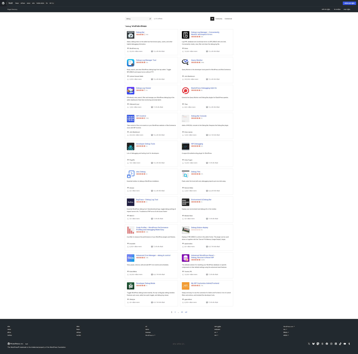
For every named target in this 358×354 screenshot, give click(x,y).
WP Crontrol (141, 116)
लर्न (146, 326)
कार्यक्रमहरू (217, 329)
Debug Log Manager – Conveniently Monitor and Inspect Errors (205, 33)
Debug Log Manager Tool (146, 60)
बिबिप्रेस (286, 332)
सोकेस (77, 326)
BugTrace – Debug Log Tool (147, 200)
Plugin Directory (12, 9)
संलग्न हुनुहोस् (217, 326)
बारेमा (8, 326)
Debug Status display (199, 227)
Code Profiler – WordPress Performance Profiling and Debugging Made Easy (152, 228)
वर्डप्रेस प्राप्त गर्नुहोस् (349, 3)
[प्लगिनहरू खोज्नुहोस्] (150, 19)
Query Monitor (197, 60)
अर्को (186, 312)
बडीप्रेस (286, 335)
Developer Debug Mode (145, 283)
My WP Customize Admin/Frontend (205, 283)
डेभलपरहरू (148, 332)
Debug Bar (140, 32)
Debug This (195, 172)
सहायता (147, 329)
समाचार (9, 329)
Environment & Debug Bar (201, 200)
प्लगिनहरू (78, 332)
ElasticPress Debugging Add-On (204, 88)
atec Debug (140, 172)
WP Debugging (197, 144)
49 (182, 312)
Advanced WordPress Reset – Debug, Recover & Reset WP (203, 256)
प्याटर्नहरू (78, 335)
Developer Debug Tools (145, 144)
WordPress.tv (150, 335)
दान (216, 332)
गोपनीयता (9, 335)
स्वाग (216, 335)
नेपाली (26, 344)
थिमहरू (78, 329)
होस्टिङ (9, 332)
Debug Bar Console (199, 116)
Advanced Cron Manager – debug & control (153, 255)
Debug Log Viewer (143, 88)
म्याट (285, 329)
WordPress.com (289, 326)
